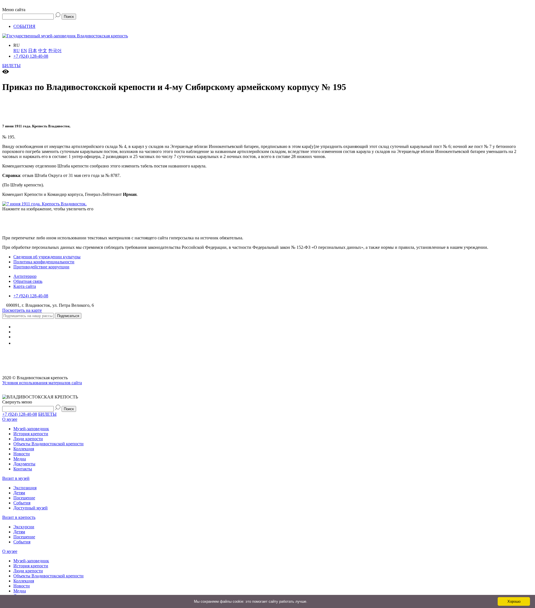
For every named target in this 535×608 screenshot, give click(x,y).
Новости (21, 453)
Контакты (22, 468)
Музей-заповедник (31, 428)
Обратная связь (27, 281)
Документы (24, 463)
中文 (42, 50)
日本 (32, 50)
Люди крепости (28, 438)
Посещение (24, 497)
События (21, 502)
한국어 (55, 50)
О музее (9, 419)
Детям (19, 492)
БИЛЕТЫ (11, 65)
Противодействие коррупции (41, 266)
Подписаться (68, 316)
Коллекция (23, 448)
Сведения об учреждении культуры (47, 256)
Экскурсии (23, 526)
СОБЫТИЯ (24, 26)
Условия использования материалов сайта (42, 382)
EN (24, 50)
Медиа (19, 458)
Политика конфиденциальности (43, 261)
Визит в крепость (18, 517)
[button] (267, 7)
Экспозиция (25, 487)
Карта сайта (24, 286)
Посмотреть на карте (22, 310)
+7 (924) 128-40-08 (30, 56)
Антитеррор (25, 276)
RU (16, 50)
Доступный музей (30, 507)
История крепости (30, 433)
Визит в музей (16, 478)
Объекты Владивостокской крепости (48, 443)
